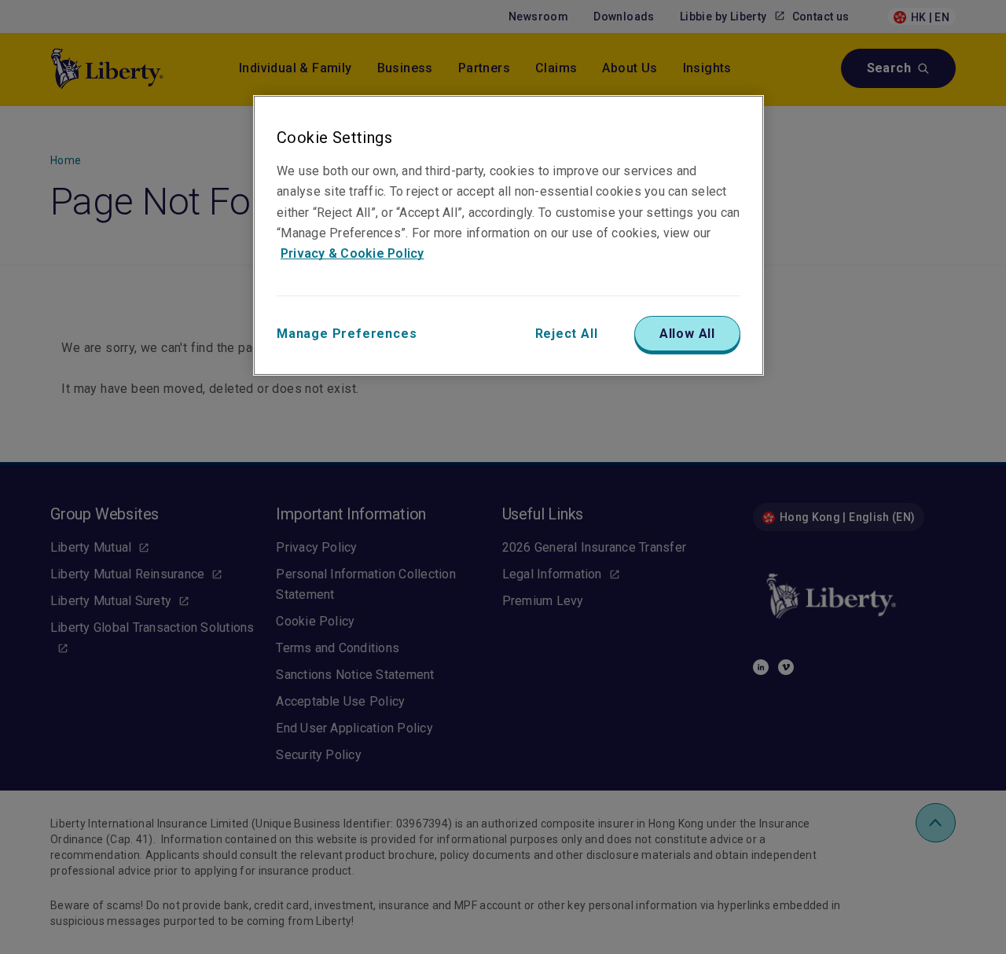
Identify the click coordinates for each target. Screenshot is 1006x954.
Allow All (687, 333)
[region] (508, 235)
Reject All (566, 333)
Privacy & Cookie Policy (352, 253)
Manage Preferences (347, 333)
